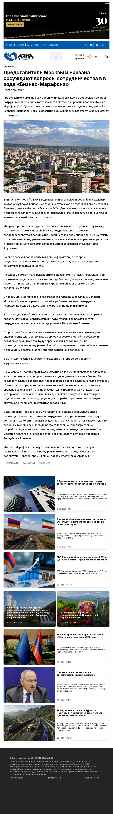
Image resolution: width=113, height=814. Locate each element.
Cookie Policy (92, 777)
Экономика (10, 67)
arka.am (84, 766)
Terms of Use (54, 777)
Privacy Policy (16, 777)
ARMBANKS (34, 44)
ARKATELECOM (15, 44)
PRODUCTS (51, 44)
